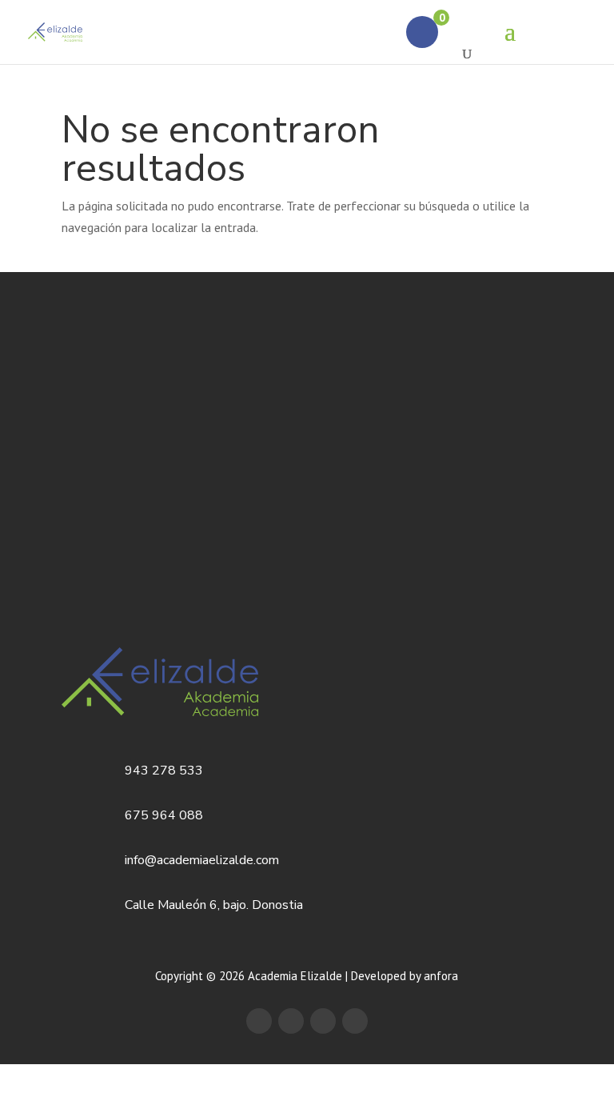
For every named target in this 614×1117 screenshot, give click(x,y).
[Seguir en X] (291, 1021)
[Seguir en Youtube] (323, 1021)
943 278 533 (164, 770)
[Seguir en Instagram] (355, 1021)
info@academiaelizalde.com (202, 860)
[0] (422, 32)
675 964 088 (164, 815)
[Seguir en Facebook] (259, 1021)
